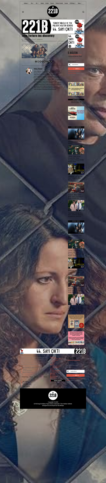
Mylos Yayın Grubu (47, 404)
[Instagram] (53, 384)
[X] (55, 384)
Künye (31, 376)
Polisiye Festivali (59, 3)
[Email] (62, 384)
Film (32, 3)
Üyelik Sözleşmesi (72, 71)
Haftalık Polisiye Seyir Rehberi (75, 142)
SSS (41, 376)
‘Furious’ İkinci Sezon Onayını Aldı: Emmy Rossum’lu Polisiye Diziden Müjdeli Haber (76, 159)
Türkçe (79, 3)
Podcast (52, 3)
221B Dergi (72, 3)
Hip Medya (60, 405)
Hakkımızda (25, 376)
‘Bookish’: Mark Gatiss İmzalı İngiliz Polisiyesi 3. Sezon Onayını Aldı (75, 196)
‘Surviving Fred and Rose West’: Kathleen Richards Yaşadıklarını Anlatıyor (75, 214)
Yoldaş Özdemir (38, 69)
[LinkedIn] (59, 384)
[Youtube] (60, 384)
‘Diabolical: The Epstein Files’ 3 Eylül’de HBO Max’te (75, 178)
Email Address (72, 62)
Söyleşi (42, 3)
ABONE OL (77, 68)
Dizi (36, 3)
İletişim (45, 376)
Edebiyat (26, 3)
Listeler (47, 3)
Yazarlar (66, 3)
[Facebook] (57, 384)
